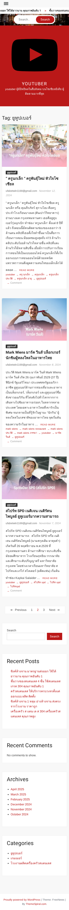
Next (52, 609)
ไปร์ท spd (55, 582)
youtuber (34, 84)
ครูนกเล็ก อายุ (24, 278)
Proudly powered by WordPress (21, 899)
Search (11, 630)
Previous (20, 609)
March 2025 (18, 794)
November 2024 (21, 809)
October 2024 (19, 814)
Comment (16, 282)
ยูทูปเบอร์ (11, 172)
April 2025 (17, 789)
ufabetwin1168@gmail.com (21, 190)
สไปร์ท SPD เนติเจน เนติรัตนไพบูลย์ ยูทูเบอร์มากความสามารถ (32, 513)
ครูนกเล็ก (39, 274)
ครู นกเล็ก (25, 274)
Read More (26, 270)
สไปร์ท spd (39, 582)
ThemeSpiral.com (36, 903)
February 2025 (20, 799)
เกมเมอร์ (16, 858)
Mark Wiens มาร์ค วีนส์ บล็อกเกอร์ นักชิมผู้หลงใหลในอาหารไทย (33, 355)
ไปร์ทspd (15, 586)
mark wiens (12, 428)
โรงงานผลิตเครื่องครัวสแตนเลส (31, 863)
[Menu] (5, 3)
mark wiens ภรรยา (27, 432)
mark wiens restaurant (34, 428)
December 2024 (21, 804)
